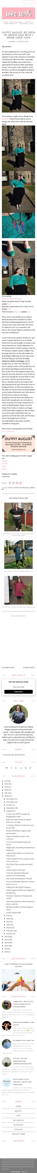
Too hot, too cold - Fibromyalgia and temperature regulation (22, 1061)
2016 (6, 796)
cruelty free (18, 1134)
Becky (4, 469)
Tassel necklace (8, 299)
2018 (6, 790)
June (8, 919)
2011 (6, 949)
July (7, 916)
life (18, 1116)
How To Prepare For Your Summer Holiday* (18, 965)
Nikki (4, 466)
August (9, 811)
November (10, 802)
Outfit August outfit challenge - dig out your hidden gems (22, 1081)
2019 (6, 787)
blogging (18, 1125)
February (9, 931)
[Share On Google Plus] (20, 482)
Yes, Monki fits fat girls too (23, 1040)
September (10, 808)
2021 (6, 781)
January (9, 934)
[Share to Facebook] (9, 482)
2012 (6, 946)
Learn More (15, 1172)
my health (18, 1120)
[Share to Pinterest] (17, 482)
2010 (6, 952)
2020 (6, 784)
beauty (18, 1111)
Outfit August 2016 (21, 488)
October (9, 805)
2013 (6, 943)
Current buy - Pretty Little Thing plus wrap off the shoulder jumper (23, 1004)
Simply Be (5, 119)
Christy (5, 463)
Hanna (4, 461)
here (9, 304)
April (8, 925)
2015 (6, 937)
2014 (6, 940)
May (8, 922)
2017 (6, 793)
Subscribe (18, 692)
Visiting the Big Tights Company (18, 887)
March (8, 928)
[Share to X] (13, 482)
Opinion (18, 1129)
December (10, 799)
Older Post (28, 667)
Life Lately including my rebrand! (19, 879)
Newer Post (8, 667)
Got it (24, 1172)
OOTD (10, 488)
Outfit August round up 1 (16, 870)
